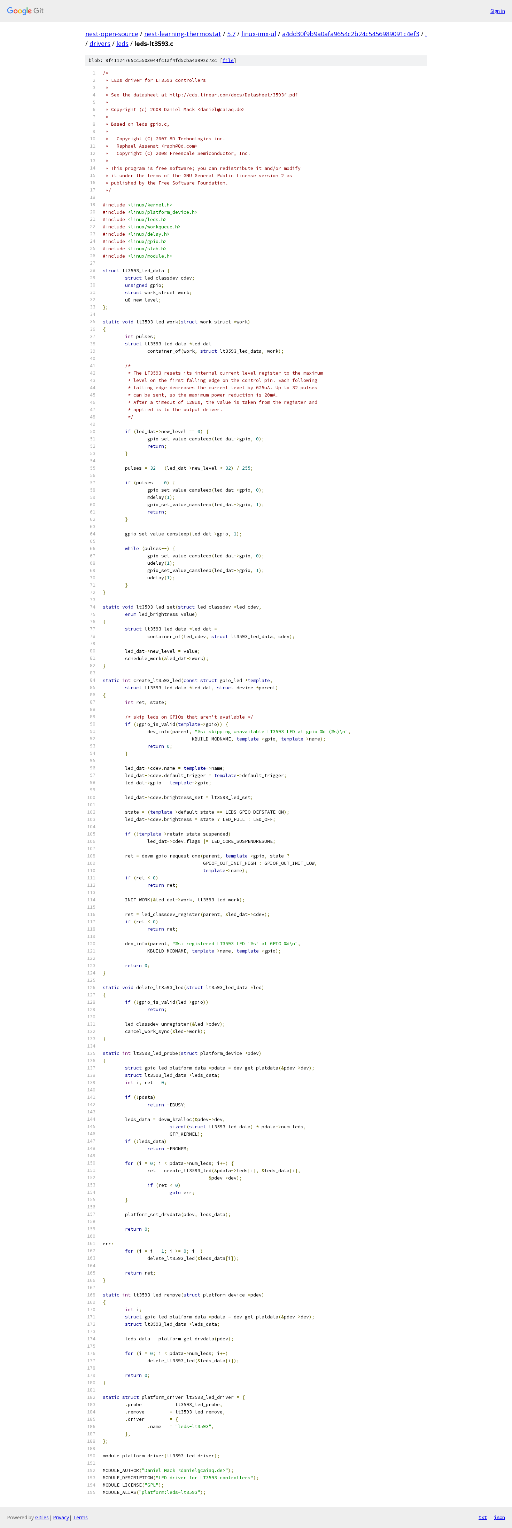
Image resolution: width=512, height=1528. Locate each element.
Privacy (61, 1517)
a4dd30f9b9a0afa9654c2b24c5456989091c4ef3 (350, 34)
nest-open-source (111, 34)
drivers (100, 43)
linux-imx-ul (258, 34)
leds (122, 43)
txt (483, 1517)
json (499, 1517)
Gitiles (42, 1517)
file (228, 60)
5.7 (231, 34)
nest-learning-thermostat (182, 34)
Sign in (497, 11)
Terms (80, 1517)
